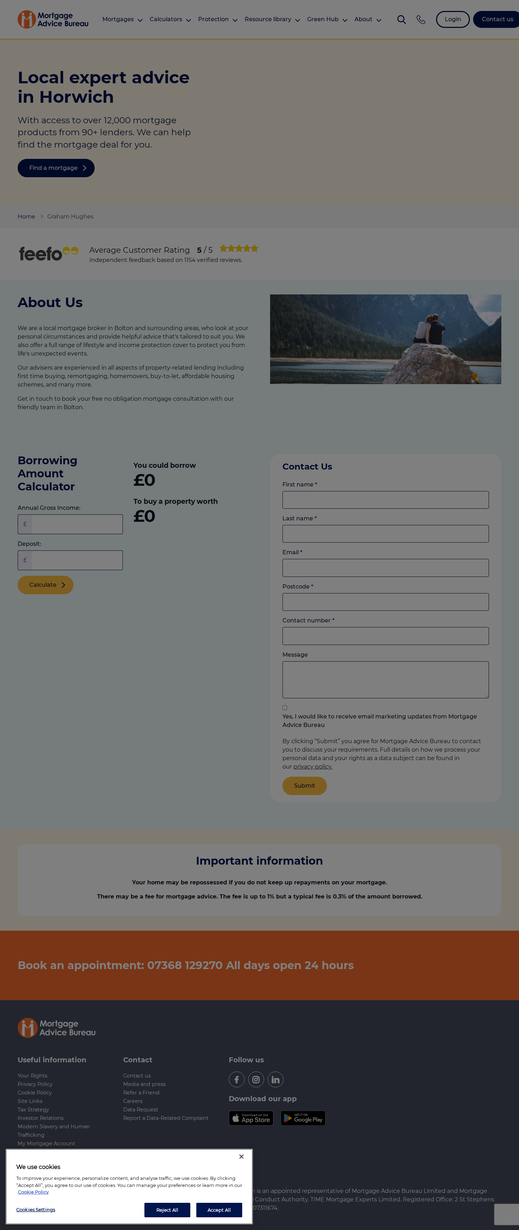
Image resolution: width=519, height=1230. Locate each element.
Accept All (219, 1209)
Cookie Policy (33, 1192)
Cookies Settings (35, 1209)
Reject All (167, 1209)
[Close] (241, 1156)
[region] (129, 1186)
